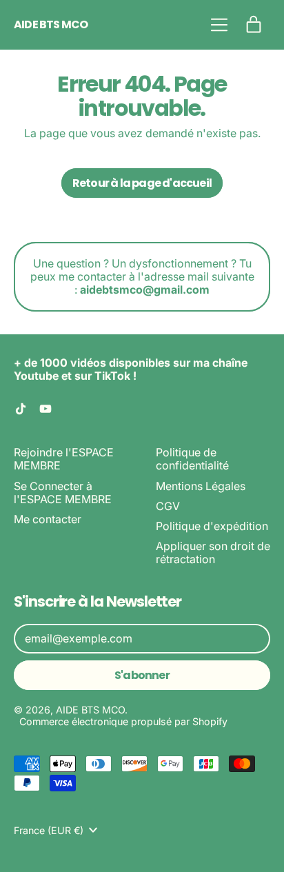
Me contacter (47, 519)
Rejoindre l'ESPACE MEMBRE (64, 458)
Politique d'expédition (212, 526)
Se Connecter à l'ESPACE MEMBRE (63, 492)
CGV (168, 506)
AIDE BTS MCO (51, 25)
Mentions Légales (200, 486)
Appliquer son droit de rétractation (213, 552)
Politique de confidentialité (192, 458)
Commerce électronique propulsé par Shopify (123, 721)
